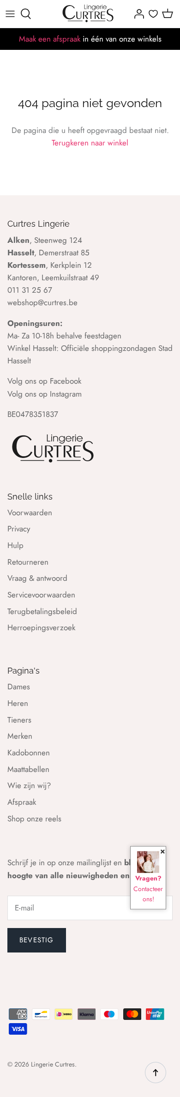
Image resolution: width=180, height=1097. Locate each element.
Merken (19, 735)
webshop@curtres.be (42, 302)
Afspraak (21, 802)
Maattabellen (28, 769)
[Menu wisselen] (10, 14)
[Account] (136, 14)
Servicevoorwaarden (41, 594)
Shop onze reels (34, 818)
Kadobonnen (28, 752)
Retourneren (27, 561)
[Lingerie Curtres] (88, 14)
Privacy (18, 528)
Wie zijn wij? (29, 785)
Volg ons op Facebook (44, 380)
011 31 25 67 (29, 289)
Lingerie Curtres (53, 1064)
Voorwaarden (29, 512)
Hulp (15, 545)
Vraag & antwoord (37, 578)
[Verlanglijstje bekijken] (153, 14)
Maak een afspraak (49, 38)
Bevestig (36, 940)
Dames (18, 686)
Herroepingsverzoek (41, 627)
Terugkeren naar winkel (90, 142)
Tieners (19, 719)
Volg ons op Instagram (44, 393)
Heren (17, 703)
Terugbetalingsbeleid (42, 611)
